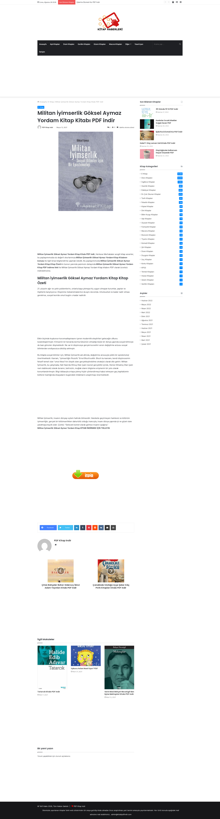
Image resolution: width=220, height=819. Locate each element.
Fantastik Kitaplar (148, 227)
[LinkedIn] (76, 527)
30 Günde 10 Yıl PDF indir (167, 109)
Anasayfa (42, 44)
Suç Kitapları (146, 259)
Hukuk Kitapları (147, 276)
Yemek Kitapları (147, 272)
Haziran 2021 (146, 328)
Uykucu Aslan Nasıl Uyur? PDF (84, 668)
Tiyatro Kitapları (147, 239)
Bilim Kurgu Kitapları (149, 215)
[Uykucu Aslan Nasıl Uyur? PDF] (86, 656)
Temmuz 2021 (147, 324)
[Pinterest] (88, 527)
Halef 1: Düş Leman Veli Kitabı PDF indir (157, 143)
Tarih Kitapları (147, 198)
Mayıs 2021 (146, 332)
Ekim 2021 (145, 316)
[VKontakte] (101, 527)
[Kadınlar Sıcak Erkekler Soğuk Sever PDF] (147, 124)
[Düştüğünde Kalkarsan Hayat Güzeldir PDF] (147, 154)
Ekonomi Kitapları (148, 235)
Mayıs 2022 (146, 304)
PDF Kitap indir (47, 127)
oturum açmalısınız (63, 756)
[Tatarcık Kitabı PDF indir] (52, 667)
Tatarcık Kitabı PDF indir (48, 691)
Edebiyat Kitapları (148, 190)
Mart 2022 (145, 312)
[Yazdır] (113, 527)
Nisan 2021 (145, 336)
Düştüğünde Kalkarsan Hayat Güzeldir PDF (166, 151)
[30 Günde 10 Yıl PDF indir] (147, 112)
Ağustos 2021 (147, 320)
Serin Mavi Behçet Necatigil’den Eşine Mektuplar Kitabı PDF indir (119, 692)
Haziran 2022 (146, 301)
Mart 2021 (145, 340)
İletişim (42, 52)
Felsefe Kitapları (147, 202)
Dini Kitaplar (146, 210)
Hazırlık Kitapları (147, 186)
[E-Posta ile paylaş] (107, 527)
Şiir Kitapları (146, 247)
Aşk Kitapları (55, 44)
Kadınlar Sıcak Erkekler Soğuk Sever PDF (166, 121)
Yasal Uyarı (139, 44)
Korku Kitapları (147, 264)
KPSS (143, 268)
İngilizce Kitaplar (148, 182)
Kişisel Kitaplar (147, 206)
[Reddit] (95, 527)
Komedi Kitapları (148, 243)
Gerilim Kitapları (84, 44)
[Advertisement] (110, 76)
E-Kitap (51, 102)
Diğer (127, 44)
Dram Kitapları (68, 44)
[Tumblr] (82, 527)
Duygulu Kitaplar (148, 255)
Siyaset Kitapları (148, 223)
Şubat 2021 (146, 344)
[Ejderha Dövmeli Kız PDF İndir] (147, 135)
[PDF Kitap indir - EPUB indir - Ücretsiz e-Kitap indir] (110, 22)
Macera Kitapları (115, 44)
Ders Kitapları (146, 178)
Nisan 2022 (146, 308)
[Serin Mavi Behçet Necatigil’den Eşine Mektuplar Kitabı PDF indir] (119, 667)
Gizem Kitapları (100, 44)
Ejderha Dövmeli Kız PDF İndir (169, 132)
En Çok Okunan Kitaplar (151, 194)
